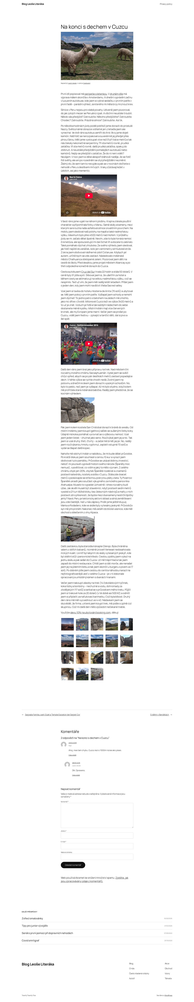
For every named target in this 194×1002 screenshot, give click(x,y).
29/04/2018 (73, 743)
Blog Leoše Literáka (33, 4)
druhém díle (116, 94)
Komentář (65, 802)
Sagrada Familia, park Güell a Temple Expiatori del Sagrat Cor (52, 714)
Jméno (63, 831)
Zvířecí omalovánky (32, 918)
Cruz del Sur (88, 271)
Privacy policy (166, 4)
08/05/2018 (76, 763)
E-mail (63, 842)
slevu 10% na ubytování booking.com (90, 612)
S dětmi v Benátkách (159, 714)
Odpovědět (72, 755)
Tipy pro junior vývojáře (35, 925)
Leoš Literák (72, 83)
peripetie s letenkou (96, 94)
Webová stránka (66, 852)
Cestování (86, 83)
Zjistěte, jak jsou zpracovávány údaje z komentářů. (94, 879)
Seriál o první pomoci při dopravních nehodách (47, 933)
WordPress (168, 995)
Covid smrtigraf (30, 940)
